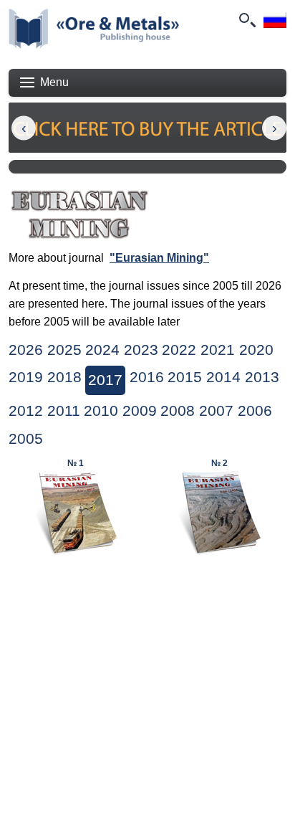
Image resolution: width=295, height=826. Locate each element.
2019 (26, 377)
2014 (223, 377)
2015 (185, 377)
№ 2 (219, 463)
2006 (255, 410)
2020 (256, 350)
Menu (54, 82)
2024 (102, 350)
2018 (64, 377)
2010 (101, 410)
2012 (26, 410)
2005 (26, 438)
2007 (216, 410)
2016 (147, 377)
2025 (64, 350)
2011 (63, 410)
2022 (179, 350)
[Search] (246, 20)
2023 (141, 350)
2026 (26, 350)
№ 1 (75, 463)
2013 (262, 377)
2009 (139, 410)
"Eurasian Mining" (159, 258)
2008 (177, 410)
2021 (217, 350)
